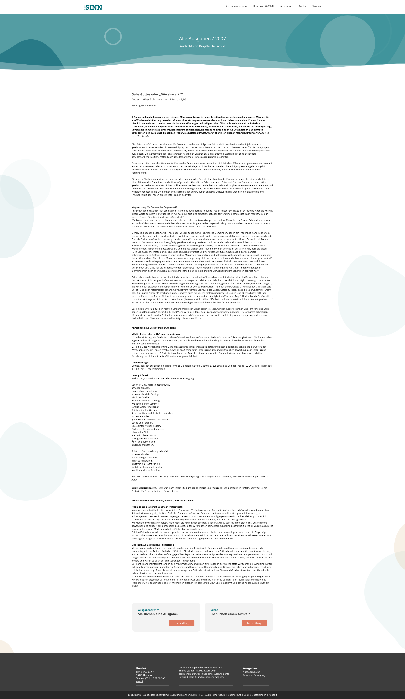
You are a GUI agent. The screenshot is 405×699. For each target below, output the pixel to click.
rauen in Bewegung (254, 675)
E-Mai (139, 681)
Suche (302, 6)
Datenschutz (234, 694)
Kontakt (273, 694)
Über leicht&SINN (263, 6)
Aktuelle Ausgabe (236, 6)
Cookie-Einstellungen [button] (255, 694)
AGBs (208, 694)
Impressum (219, 694)
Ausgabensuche (251, 671)
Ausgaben (286, 6)
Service (316, 6)
